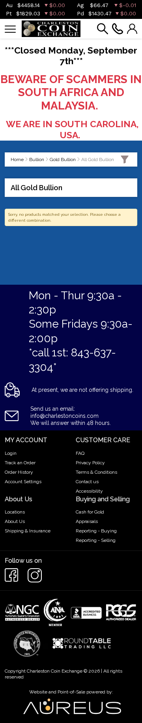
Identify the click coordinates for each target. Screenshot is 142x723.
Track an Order (20, 462)
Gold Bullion (63, 159)
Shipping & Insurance (27, 531)
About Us (15, 521)
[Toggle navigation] (10, 28)
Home (17, 159)
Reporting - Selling (96, 540)
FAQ (80, 453)
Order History (19, 472)
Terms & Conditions (96, 472)
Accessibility (89, 491)
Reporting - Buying (96, 531)
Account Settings (23, 481)
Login (11, 453)
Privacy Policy (90, 462)
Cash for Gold (90, 512)
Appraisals (87, 521)
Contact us (87, 481)
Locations (15, 512)
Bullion (36, 159)
